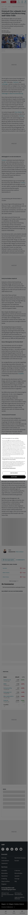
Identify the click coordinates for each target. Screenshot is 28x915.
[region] (14, 457)
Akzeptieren (14, 476)
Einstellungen (14, 472)
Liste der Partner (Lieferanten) (9, 468)
